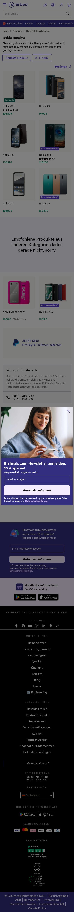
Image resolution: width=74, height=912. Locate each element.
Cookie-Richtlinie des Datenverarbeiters (30, 465)
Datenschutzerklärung (19, 461)
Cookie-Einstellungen (50, 454)
